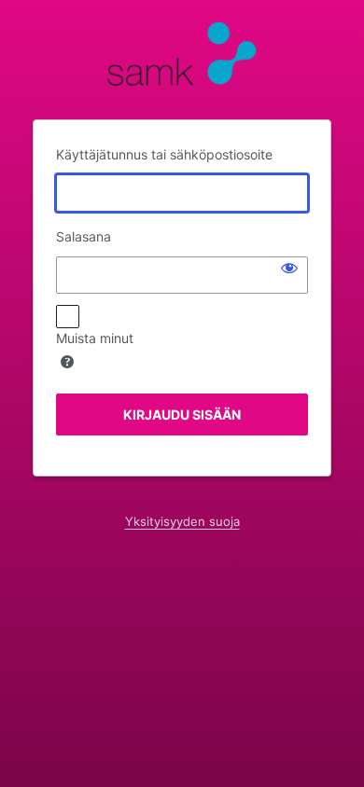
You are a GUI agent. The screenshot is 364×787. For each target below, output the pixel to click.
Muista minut (94, 338)
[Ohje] (67, 362)
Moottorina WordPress (182, 58)
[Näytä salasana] (289, 267)
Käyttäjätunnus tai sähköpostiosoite (164, 154)
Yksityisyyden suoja (182, 521)
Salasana (83, 236)
